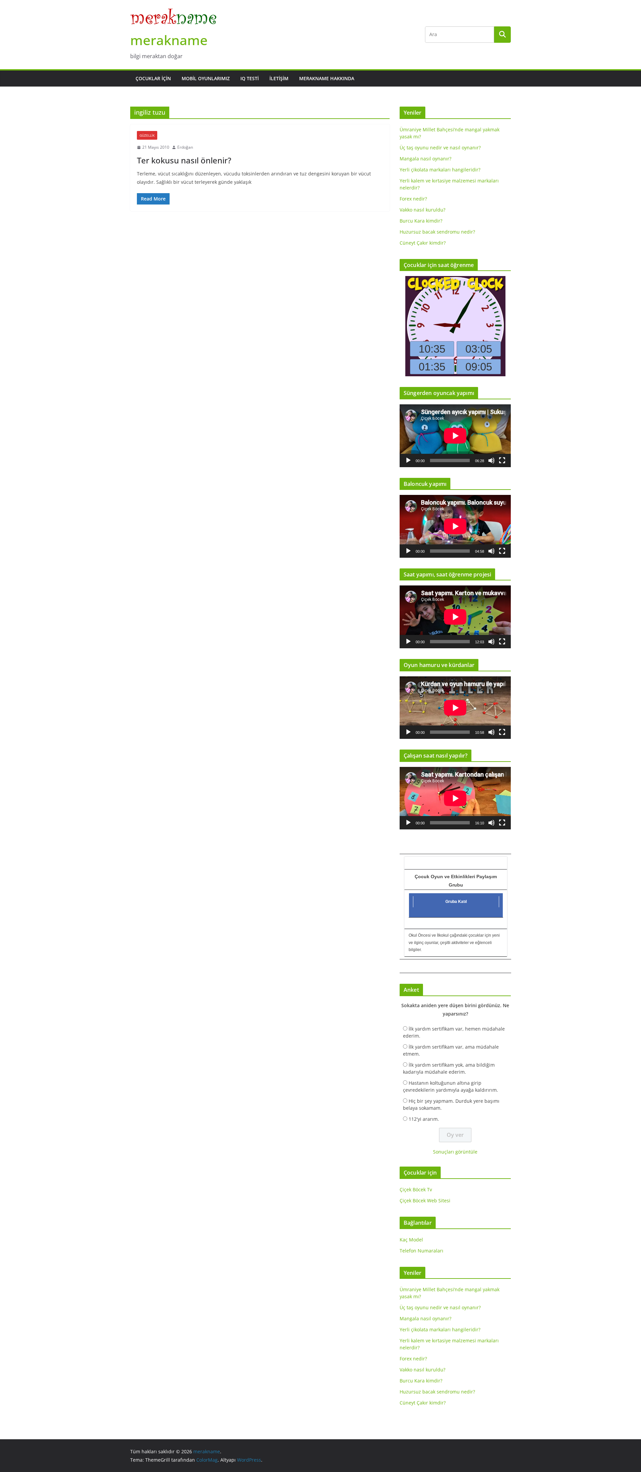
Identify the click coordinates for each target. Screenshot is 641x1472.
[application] (455, 435)
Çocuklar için (153, 78)
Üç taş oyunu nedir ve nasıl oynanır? (440, 147)
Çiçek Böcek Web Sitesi (425, 1200)
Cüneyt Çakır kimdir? (423, 243)
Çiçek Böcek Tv (416, 1189)
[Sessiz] (491, 460)
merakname (169, 40)
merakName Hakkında (326, 78)
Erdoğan (185, 147)
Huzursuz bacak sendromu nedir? (437, 232)
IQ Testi (249, 78)
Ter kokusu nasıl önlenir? (184, 160)
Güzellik (147, 135)
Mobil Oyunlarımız (206, 78)
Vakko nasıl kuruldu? (422, 210)
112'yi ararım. (424, 1119)
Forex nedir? (413, 198)
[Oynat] (408, 460)
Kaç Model (411, 1239)
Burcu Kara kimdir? (421, 221)
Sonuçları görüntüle (455, 1152)
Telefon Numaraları (421, 1250)
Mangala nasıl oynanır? (425, 158)
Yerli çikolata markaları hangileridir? (440, 169)
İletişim (278, 78)
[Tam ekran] (502, 460)
